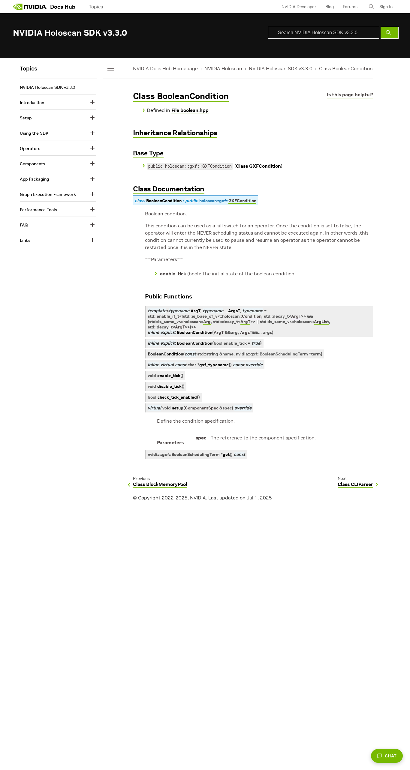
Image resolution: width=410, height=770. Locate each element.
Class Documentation (168, 188)
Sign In (386, 6)
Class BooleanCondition (346, 68)
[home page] (30, 6)
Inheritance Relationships (175, 132)
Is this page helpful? (350, 94)
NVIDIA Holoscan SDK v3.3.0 (280, 68)
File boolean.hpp (190, 110)
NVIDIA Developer (299, 6)
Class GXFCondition (258, 166)
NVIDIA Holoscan (223, 68)
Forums (350, 6)
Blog (329, 6)
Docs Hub (62, 6)
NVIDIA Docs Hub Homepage (165, 68)
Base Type (148, 153)
